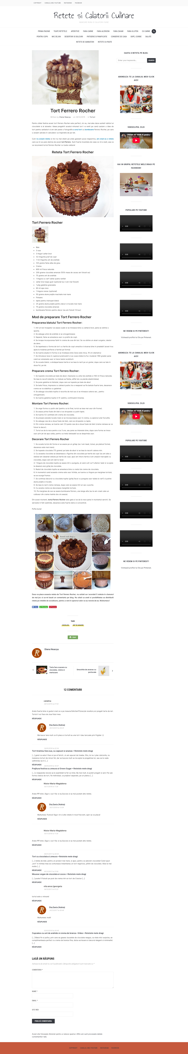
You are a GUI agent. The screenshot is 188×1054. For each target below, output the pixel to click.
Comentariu (37, 970)
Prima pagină (44, 31)
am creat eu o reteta (105, 139)
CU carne (146, 31)
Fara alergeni (103, 31)
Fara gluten (132, 31)
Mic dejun (56, 36)
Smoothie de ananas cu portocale (86, 670)
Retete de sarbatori (85, 42)
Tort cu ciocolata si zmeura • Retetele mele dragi (55, 856)
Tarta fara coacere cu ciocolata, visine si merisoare (58, 670)
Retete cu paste (105, 42)
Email (35, 1001)
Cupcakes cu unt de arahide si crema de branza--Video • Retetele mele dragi (68, 933)
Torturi (92, 117)
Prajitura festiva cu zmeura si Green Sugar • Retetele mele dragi (62, 768)
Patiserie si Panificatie (97, 36)
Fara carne (88, 31)
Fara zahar (118, 31)
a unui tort (77, 129)
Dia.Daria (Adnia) (57, 725)
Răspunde (37, 718)
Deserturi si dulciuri (74, 36)
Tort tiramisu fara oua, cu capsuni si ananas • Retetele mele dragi (62, 751)
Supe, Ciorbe (136, 36)
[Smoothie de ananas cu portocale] (104, 671)
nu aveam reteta (43, 139)
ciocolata (65, 625)
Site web (35, 1010)
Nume (34, 991)
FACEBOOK (78, 3)
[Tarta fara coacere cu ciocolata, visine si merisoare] (42, 670)
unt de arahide (78, 625)
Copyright (37, 3)
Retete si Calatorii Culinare (94, 15)
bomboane (89, 129)
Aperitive (75, 31)
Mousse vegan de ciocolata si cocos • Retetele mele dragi (59, 874)
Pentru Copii (42, 36)
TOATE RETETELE (60, 31)
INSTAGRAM (68, 3)
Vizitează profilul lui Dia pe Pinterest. (136, 337)
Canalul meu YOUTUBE (53, 3)
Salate (148, 36)
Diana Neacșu (65, 117)
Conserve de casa (119, 36)
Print (74, 637)
